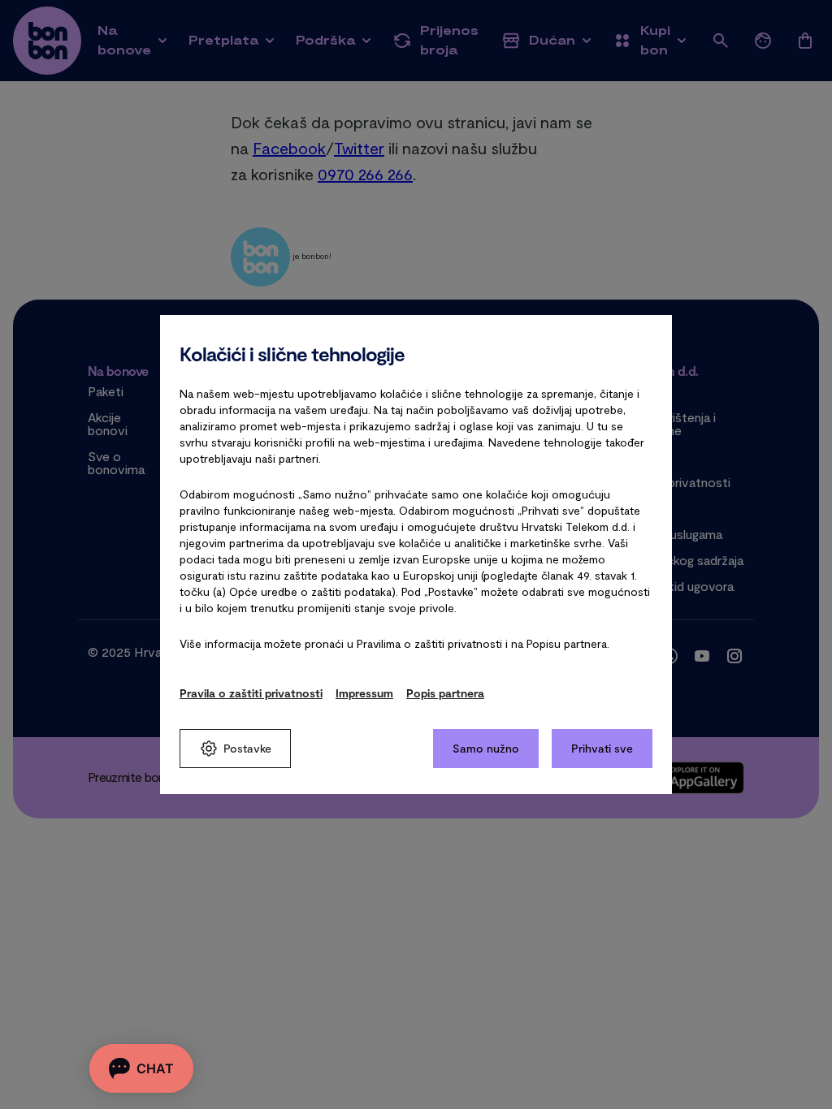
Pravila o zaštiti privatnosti (251, 693)
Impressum (364, 693)
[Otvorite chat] (141, 1068)
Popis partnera (445, 693)
